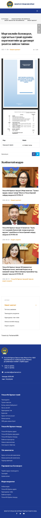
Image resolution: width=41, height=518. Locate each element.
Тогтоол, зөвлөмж (10, 309)
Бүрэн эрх (4, 413)
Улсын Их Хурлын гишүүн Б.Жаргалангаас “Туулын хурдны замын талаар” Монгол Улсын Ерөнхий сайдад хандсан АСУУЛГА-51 (20, 193)
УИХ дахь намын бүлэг (8, 421)
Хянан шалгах (5, 418)
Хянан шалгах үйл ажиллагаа (10, 458)
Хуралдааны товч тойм (12, 317)
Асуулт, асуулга (16, 239)
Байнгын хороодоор (7, 439)
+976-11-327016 (9, 368)
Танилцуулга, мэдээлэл (12, 313)
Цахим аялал (5, 476)
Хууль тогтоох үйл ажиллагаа (10, 455)
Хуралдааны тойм (7, 492)
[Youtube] (23, 513)
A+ (39, 32)
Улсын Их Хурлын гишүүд (9, 437)
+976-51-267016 (9, 366)
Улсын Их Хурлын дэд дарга (10, 434)
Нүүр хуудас (4, 18)
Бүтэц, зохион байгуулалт (9, 405)
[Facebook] (16, 513)
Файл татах (28, 145)
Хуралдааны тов (6, 410)
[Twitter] (20, 513)
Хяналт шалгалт (32, 20)
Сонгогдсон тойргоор (8, 445)
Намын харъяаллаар (7, 442)
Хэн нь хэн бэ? (5, 408)
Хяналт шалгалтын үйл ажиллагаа (14, 20)
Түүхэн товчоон (6, 402)
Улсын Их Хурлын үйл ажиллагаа (21, 18)
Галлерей (4, 473)
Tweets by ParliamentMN (9, 335)
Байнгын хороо (6, 494)
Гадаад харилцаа (6, 460)
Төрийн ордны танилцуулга (9, 471)
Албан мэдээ (5, 486)
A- (39, 25)
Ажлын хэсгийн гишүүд (12, 321)
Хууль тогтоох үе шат (8, 416)
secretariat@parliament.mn (12, 372)
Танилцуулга (5, 400)
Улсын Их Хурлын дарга (8, 431)
